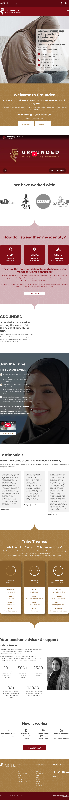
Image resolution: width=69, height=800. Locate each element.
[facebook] (54, 772)
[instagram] (59, 772)
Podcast (20, 777)
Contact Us (21, 779)
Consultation (39, 773)
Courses (38, 779)
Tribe (37, 783)
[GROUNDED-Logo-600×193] (8, 763)
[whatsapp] (54, 776)
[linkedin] (67, 772)
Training (38, 781)
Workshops (39, 775)
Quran (37, 777)
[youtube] (63, 772)
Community (39, 785)
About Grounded (23, 773)
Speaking (38, 771)
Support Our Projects (24, 781)
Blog (19, 775)
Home (19, 771)
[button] (1, 201)
